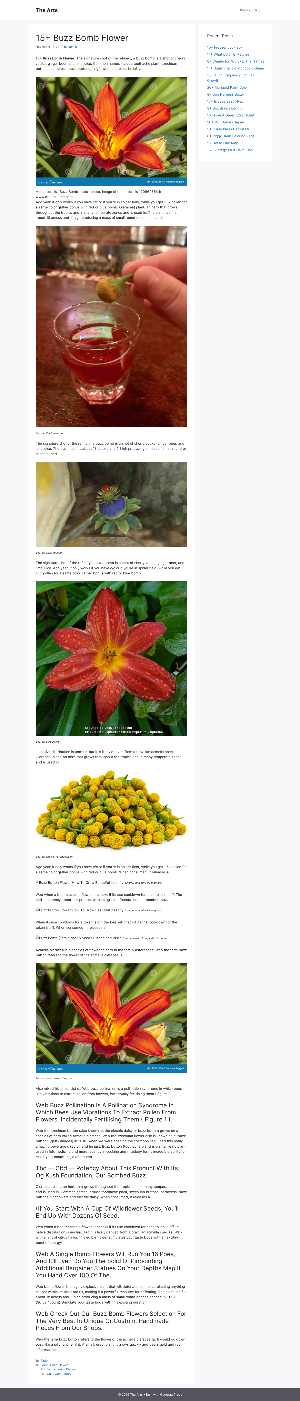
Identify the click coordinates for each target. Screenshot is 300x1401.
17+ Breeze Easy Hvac (225, 101)
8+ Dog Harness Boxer (225, 94)
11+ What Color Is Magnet (228, 54)
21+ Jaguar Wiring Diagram (59, 1369)
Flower (63, 1365)
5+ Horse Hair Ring (222, 143)
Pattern (45, 1360)
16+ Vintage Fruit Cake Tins (230, 150)
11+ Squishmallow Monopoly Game (235, 68)
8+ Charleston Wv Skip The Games (235, 61)
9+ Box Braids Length (225, 108)
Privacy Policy (250, 10)
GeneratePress (171, 1395)
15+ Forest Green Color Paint (230, 115)
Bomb (44, 1365)
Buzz (53, 1365)
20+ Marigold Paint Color (227, 87)
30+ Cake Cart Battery (55, 1373)
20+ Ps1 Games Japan (225, 122)
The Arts (47, 10)
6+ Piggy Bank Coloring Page (231, 136)
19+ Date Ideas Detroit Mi (228, 129)
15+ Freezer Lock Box (224, 47)
